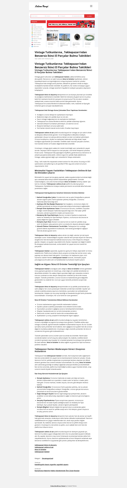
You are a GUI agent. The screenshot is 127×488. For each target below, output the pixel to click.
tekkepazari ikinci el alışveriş (46, 445)
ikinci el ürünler (40, 449)
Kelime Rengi (41, 6)
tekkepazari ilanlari (42, 452)
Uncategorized (47, 458)
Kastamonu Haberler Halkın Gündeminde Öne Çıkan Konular (57, 471)
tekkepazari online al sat (44, 447)
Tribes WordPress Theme (57, 486)
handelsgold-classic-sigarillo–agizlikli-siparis (51, 465)
